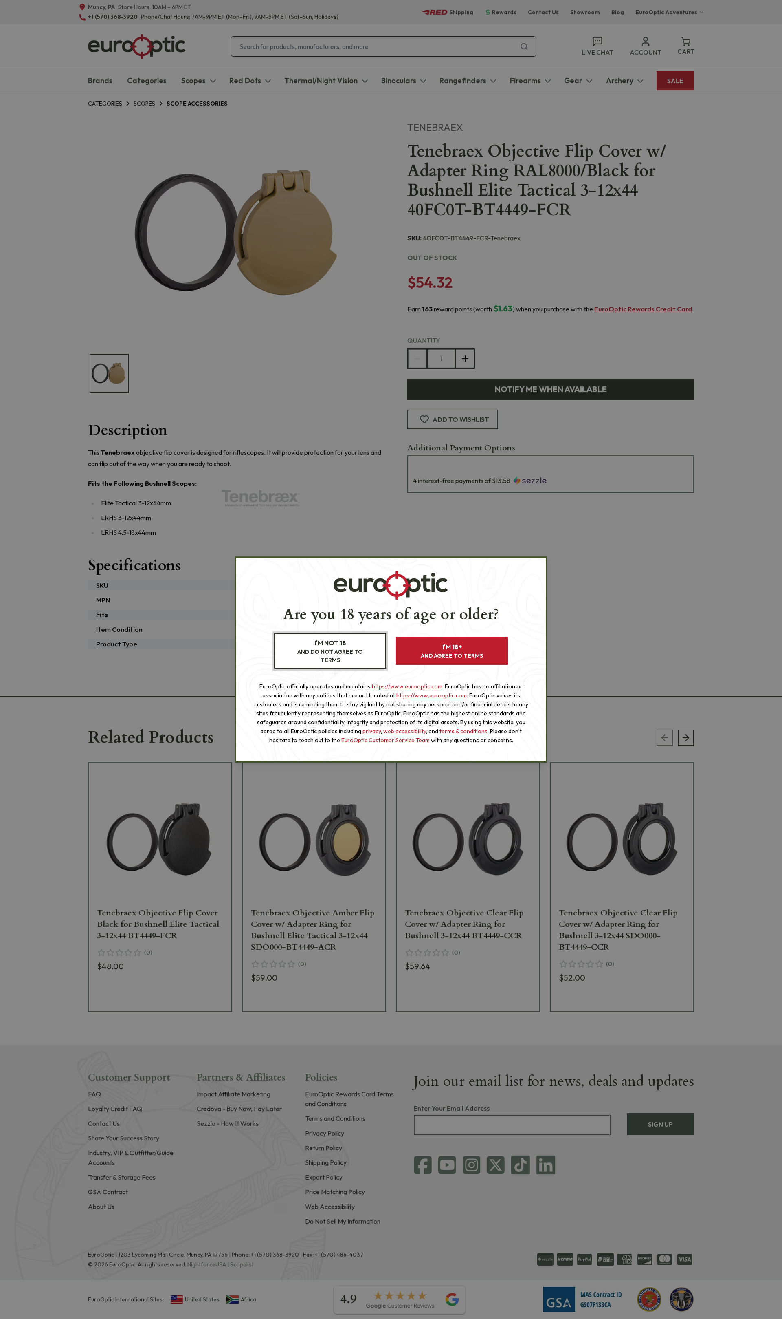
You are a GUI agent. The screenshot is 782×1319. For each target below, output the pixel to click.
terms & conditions (463, 731)
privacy (371, 731)
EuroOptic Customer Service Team (385, 740)
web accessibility (404, 731)
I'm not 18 (330, 651)
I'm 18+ (452, 651)
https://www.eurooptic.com (407, 686)
